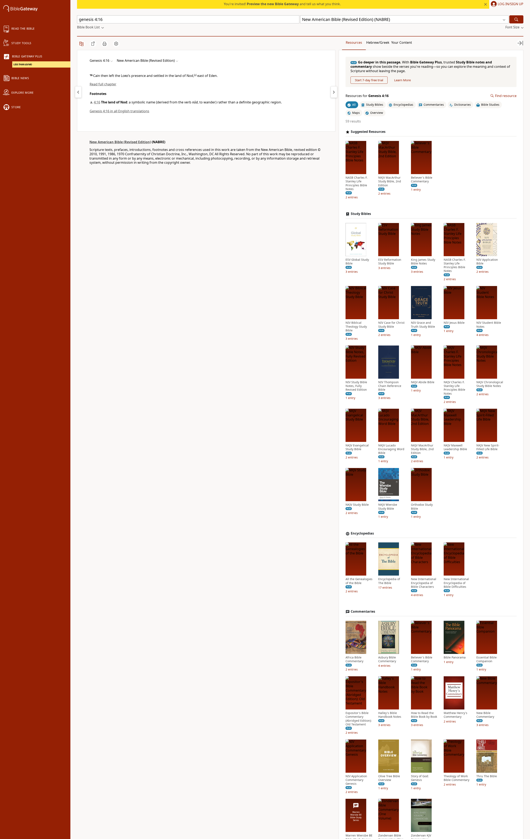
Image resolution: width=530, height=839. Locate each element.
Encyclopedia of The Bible (389, 581)
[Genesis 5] (334, 92)
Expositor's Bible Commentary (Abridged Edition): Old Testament (359, 718)
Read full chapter (103, 84)
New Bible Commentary (485, 715)
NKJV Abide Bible (422, 382)
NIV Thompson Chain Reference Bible (389, 386)
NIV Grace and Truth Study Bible (423, 324)
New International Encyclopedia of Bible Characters (423, 582)
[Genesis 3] (78, 92)
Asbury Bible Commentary (387, 659)
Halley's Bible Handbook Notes (389, 715)
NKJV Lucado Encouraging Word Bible (391, 449)
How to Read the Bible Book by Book (424, 715)
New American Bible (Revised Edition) (120, 142)
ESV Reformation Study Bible (389, 261)
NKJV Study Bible (357, 505)
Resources (354, 42)
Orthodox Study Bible (422, 506)
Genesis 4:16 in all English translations (119, 111)
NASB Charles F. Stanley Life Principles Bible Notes (356, 183)
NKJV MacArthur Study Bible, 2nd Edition (389, 181)
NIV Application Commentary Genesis (356, 780)
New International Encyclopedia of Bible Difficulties (456, 582)
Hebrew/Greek (377, 42)
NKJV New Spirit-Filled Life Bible (487, 447)
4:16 (97, 102)
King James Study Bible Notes (423, 261)
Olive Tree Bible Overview (389, 778)
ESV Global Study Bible (357, 261)
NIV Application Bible (487, 261)
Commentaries (363, 611)
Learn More (402, 80)
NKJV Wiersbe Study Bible (387, 506)
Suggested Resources (368, 132)
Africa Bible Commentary (354, 659)
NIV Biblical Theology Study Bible (356, 326)
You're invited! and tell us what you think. (282, 4)
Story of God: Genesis (420, 778)
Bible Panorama (455, 657)
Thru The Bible (486, 776)
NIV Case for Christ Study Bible (391, 324)
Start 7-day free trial (369, 80)
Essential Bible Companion (486, 659)
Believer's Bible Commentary (421, 179)
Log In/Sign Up (510, 4)
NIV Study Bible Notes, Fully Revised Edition (356, 386)
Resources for (367, 96)
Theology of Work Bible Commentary (456, 778)
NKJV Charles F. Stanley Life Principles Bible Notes (454, 387)
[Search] (516, 19)
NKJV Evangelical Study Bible (357, 447)
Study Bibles (361, 214)
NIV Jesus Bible (454, 323)
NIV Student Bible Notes (488, 324)
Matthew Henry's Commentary (455, 715)
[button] (506, 4)
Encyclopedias (362, 533)
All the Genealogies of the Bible (359, 581)
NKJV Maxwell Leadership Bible (455, 447)
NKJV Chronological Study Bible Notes (489, 384)
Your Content (401, 42)
